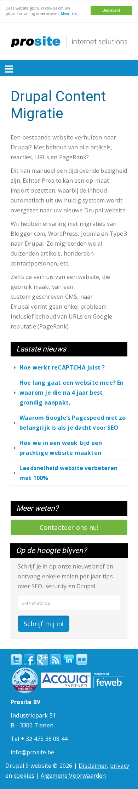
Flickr (81, 659)
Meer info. (69, 13)
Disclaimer (93, 766)
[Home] (69, 41)
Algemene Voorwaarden (73, 775)
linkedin (68, 660)
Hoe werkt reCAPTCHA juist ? (62, 367)
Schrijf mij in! (43, 623)
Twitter (16, 659)
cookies (24, 775)
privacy (119, 766)
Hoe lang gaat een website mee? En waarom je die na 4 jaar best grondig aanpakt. (71, 392)
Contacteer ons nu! (69, 527)
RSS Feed (55, 659)
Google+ (42, 659)
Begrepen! (111, 10)
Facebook (29, 659)
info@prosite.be (32, 752)
